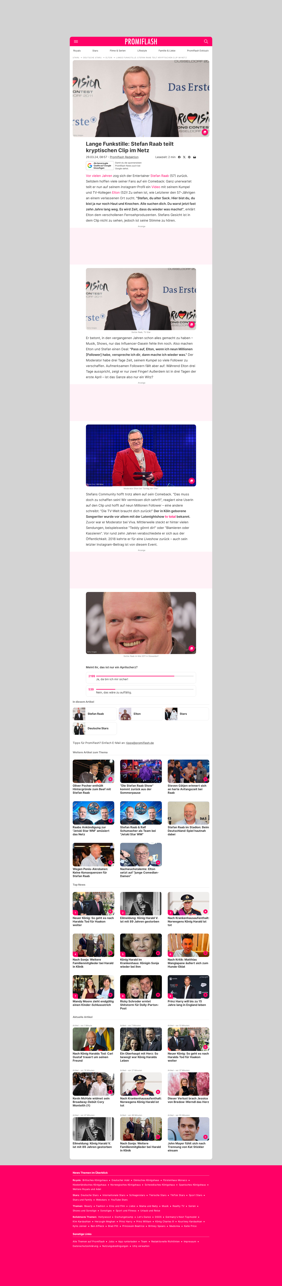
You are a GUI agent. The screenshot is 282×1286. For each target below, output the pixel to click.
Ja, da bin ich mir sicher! (112, 679)
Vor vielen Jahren (99, 176)
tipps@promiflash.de (140, 743)
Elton (116, 192)
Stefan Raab (159, 176)
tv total (170, 516)
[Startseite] (141, 41)
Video (155, 187)
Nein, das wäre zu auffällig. (114, 692)
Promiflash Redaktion (124, 157)
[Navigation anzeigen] (76, 41)
